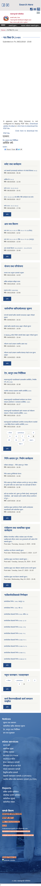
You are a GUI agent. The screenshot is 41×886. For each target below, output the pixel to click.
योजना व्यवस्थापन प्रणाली (11, 769)
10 (9, 440)
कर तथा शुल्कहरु (9, 733)
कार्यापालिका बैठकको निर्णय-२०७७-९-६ (14, 652)
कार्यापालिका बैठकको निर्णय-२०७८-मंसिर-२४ (16, 614)
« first (10, 433)
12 (23, 440)
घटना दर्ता (6, 745)
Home (3, 30)
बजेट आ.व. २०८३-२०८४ (11, 188)
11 (16, 440)
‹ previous (20, 433)
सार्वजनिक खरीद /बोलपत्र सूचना (14, 726)
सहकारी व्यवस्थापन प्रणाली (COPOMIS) (17, 776)
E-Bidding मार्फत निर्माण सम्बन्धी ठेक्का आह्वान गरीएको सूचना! (21, 335)
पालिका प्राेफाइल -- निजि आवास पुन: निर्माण (16, 465)
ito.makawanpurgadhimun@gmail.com (16, 831)
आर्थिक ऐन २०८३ (9, 179)
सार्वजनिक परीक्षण (9, 802)
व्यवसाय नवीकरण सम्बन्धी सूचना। (25, 25)
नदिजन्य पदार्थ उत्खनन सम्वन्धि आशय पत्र (15, 344)
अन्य (7, 214)
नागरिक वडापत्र (8, 752)
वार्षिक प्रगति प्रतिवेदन (11, 792)
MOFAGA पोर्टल (9, 759)
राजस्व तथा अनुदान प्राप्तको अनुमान (14, 273)
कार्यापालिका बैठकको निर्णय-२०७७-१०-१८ (15, 646)
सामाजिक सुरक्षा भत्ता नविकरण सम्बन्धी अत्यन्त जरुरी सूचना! (20, 568)
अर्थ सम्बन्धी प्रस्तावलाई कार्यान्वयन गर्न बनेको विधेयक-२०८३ (20, 170)
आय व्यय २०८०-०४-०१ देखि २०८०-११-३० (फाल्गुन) (19, 239)
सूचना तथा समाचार (9, 723)
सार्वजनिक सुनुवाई (9, 798)
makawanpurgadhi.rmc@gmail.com (15, 828)
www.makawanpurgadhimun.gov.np (21, 835)
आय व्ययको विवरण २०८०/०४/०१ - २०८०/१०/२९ (18, 248)
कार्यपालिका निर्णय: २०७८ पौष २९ (13, 608)
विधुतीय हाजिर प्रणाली (10, 772)
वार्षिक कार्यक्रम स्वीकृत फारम (12, 281)
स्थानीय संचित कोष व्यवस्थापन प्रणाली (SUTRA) (20, 779)
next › (32, 440)
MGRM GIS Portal (10, 755)
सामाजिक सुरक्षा (8, 749)
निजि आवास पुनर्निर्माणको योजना (12, 474)
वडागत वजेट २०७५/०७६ (11, 290)
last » (21, 444)
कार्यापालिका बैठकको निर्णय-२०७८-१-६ (14, 633)
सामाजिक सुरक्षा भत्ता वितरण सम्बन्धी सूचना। (16, 577)
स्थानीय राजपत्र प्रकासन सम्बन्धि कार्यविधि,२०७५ (17, 391)
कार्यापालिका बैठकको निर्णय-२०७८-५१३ (15, 627)
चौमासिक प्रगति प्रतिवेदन (12, 795)
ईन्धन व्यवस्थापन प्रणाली (11, 762)
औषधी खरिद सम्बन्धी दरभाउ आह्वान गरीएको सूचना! (17, 326)
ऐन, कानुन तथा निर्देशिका (10, 140)
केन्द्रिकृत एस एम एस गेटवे (12, 766)
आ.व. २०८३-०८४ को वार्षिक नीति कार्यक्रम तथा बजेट (19, 197)
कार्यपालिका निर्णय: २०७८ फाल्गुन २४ (14, 601)
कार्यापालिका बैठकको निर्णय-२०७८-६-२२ (15, 620)
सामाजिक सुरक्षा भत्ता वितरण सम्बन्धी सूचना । (16, 559)
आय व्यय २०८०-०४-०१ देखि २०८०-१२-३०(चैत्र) (18, 230)
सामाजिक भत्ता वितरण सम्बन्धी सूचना (14, 550)
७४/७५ (5, 147)
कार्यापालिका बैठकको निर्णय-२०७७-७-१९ (15, 659)
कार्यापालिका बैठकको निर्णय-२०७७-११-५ (15, 640)
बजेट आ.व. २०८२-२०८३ (11, 206)
